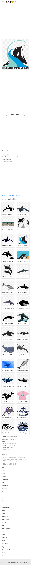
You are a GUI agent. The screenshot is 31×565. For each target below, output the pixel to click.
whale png (5, 154)
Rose (3, 510)
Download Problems (14, 195)
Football (4, 522)
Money (4, 556)
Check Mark (5, 519)
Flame (3, 470)
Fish (3, 531)
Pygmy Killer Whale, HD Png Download (12, 308)
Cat (3, 482)
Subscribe (4, 489)
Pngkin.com (5, 547)
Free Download (15, 114)
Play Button (5, 492)
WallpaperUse (6, 507)
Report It (4, 195)
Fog (3, 501)
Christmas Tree (6, 516)
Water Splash (5, 544)
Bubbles (4, 498)
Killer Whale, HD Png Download (10, 355)
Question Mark (6, 550)
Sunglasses (5, 479)
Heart (3, 467)
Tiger (3, 504)
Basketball (5, 485)
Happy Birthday (6, 528)
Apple (3, 473)
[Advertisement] (15, 23)
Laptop (4, 495)
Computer (4, 537)
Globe (3, 534)
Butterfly (4, 476)
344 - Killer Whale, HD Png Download (12, 214)
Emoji (3, 513)
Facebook (4, 553)
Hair (3, 525)
